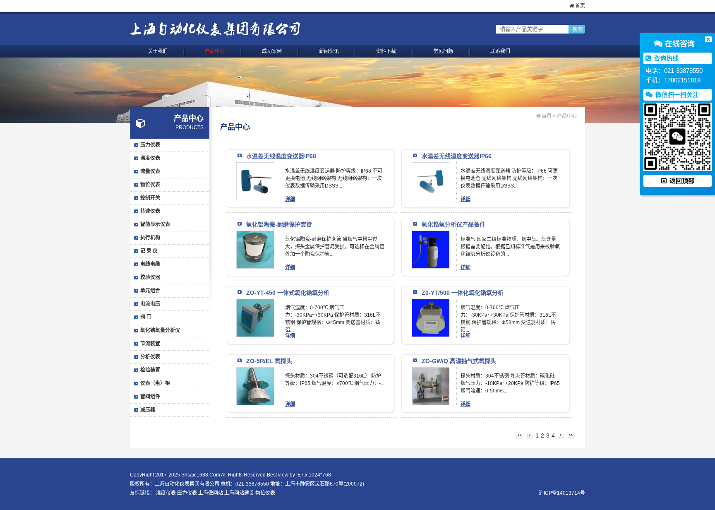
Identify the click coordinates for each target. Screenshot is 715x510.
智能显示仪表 (155, 224)
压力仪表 (150, 145)
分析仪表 (150, 357)
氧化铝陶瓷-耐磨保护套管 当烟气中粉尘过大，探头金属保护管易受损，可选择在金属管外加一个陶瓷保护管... (334, 246)
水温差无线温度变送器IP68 (281, 156)
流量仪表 (150, 171)
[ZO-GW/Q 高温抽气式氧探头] (430, 372)
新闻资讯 (329, 51)
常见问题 (443, 51)
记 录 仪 (149, 251)
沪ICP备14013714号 (562, 493)
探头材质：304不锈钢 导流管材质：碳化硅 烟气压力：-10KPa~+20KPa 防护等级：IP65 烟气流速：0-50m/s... (510, 383)
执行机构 (150, 238)
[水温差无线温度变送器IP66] (430, 167)
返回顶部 (681, 180)
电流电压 (150, 304)
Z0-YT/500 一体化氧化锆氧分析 (463, 292)
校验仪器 (150, 277)
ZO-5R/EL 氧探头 (269, 361)
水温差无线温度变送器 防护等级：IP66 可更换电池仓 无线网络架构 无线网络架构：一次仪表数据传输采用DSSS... (509, 178)
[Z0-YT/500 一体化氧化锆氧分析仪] (430, 304)
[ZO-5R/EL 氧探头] (255, 372)
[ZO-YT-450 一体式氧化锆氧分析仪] (255, 304)
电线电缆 (150, 264)
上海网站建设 (239, 493)
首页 (579, 6)
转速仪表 (150, 211)
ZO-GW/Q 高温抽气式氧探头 (459, 361)
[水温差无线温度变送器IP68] (255, 167)
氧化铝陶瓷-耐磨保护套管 (279, 224)
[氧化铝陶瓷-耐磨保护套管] (255, 235)
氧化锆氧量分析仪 (160, 330)
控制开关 (150, 198)
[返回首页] (215, 28)
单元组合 (150, 290)
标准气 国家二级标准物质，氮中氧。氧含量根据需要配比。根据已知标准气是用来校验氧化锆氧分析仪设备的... (510, 246)
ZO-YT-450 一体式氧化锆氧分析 (287, 292)
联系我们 (500, 51)
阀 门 (145, 317)
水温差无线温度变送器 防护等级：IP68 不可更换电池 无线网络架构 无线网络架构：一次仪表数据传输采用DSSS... (333, 178)
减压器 (147, 410)
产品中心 (215, 51)
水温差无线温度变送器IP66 (457, 156)
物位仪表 (150, 185)
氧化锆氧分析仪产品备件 (453, 224)
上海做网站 (210, 493)
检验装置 (150, 370)
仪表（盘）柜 (155, 383)
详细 (290, 199)
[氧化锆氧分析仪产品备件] (430, 235)
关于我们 (158, 51)
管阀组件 (150, 396)
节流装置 (150, 343)
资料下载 (386, 51)
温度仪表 (150, 158)
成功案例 (272, 51)
